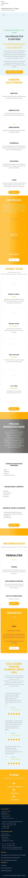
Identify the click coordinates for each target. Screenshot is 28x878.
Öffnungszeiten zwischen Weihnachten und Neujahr (13, 855)
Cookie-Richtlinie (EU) (6, 870)
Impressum (4, 865)
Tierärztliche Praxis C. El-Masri (10, 8)
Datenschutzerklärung (6, 868)
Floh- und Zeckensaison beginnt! (9, 860)
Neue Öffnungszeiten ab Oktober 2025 (10, 857)
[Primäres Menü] (25, 6)
